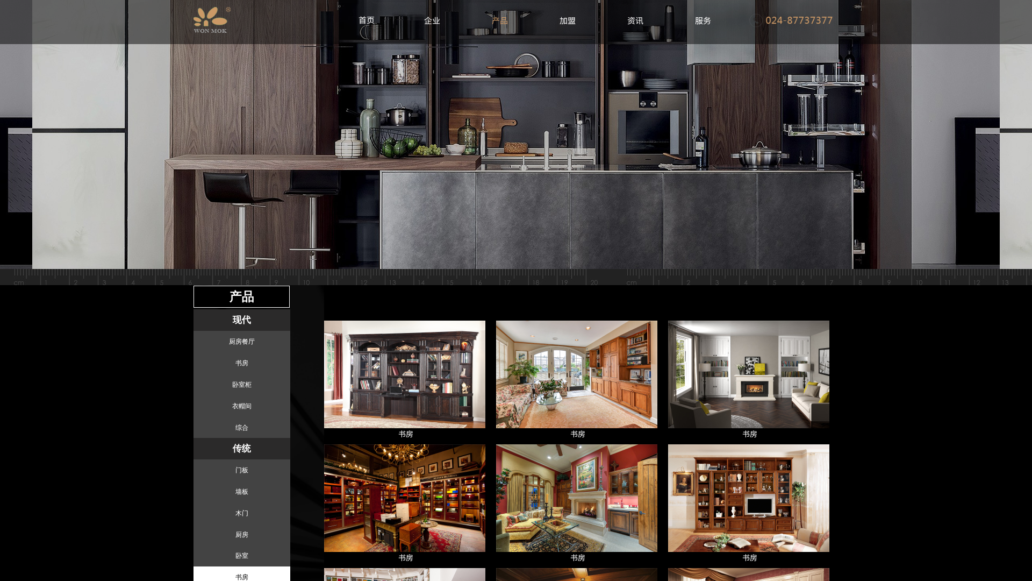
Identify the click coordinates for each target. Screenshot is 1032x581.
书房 (405, 433)
